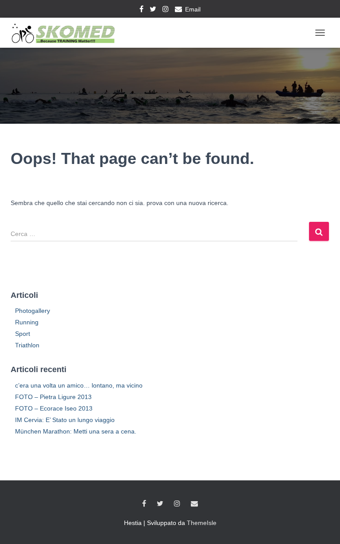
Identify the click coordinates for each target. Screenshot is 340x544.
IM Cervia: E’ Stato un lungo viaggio (65, 419)
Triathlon (27, 345)
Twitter (153, 10)
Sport (22, 333)
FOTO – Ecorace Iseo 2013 (54, 408)
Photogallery (32, 310)
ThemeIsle (201, 522)
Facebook (141, 10)
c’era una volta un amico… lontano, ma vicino (79, 385)
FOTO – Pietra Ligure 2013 (53, 396)
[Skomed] (66, 32)
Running (27, 322)
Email (193, 9)
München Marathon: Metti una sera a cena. (75, 431)
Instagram (165, 10)
